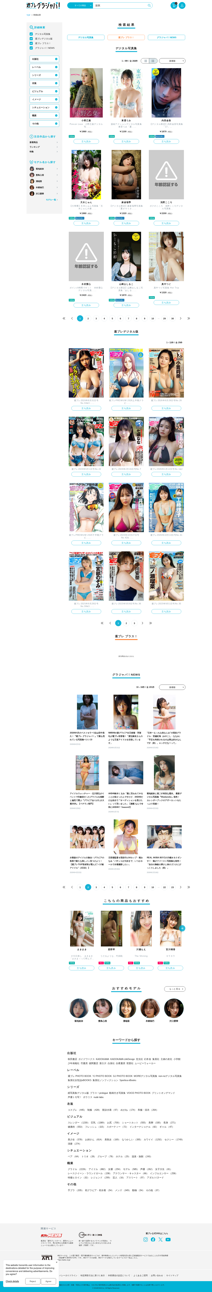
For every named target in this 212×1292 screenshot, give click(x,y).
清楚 (74, 1143)
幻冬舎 (147, 1059)
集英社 (155, 1059)
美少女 (76, 1139)
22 (164, 887)
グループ (106, 1156)
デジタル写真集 (42, 34)
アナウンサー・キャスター (131, 1173)
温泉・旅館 (142, 1156)
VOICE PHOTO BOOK (139, 1093)
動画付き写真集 (117, 1093)
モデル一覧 (51, 200)
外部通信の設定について (119, 1275)
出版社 (35, 59)
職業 (34, 115)
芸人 (119, 1177)
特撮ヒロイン (79, 1177)
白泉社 (111, 1063)
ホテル (123, 1156)
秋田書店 (72, 1059)
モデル (131, 1169)
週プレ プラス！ (43, 43)
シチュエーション (41, 107)
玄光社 (139, 1059)
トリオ (88, 1156)
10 (152, 318)
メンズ (123, 1190)
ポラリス (87, 1097)
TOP (28, 15)
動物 (138, 1190)
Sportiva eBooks (128, 1080)
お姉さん (94, 1139)
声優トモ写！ (75, 1097)
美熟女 (113, 1139)
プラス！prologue (99, 1093)
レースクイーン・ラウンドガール (90, 1173)
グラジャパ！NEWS (44, 48)
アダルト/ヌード (155, 1177)
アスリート (136, 1177)
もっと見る (174, 989)
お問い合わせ (157, 1275)
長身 (170, 1122)
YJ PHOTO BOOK (102, 1076)
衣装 (34, 83)
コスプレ (77, 1110)
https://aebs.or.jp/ (63, 1260)
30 (172, 318)
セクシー (174, 1139)
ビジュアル (37, 91)
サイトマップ (172, 1275)
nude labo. (99, 1097)
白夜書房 (120, 1063)
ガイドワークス (86, 1059)
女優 (115, 1169)
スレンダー (79, 1122)
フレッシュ (95, 1126)
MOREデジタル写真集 (145, 1076)
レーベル (36, 67)
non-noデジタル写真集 (170, 1076)
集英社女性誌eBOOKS (79, 1080)
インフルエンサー (164, 1173)
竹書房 (84, 1063)
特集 (32, 151)
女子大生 (163, 1169)
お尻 (114, 1122)
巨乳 (98, 1122)
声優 (147, 1169)
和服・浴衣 (148, 1110)
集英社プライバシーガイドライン (62, 1275)
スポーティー (117, 1126)
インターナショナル (144, 1126)
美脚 (155, 1122)
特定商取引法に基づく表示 (93, 1275)
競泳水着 (110, 1110)
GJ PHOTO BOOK (123, 1076)
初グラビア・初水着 (99, 1190)
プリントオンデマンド (163, 1093)
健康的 (76, 1126)
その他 (35, 123)
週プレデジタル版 (43, 38)
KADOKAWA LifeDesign (122, 1059)
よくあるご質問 (140, 1275)
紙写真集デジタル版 (78, 1093)
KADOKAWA (102, 1059)
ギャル (167, 1126)
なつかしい (132, 1139)
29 (164, 318)
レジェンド (101, 1177)
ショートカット (134, 1122)
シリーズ (36, 75)
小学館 (177, 1059)
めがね (129, 1110)
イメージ (36, 99)
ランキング (35, 147)
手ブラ (76, 1190)
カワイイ (153, 1139)
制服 (94, 1110)
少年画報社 (73, 1063)
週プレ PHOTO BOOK (79, 1076)
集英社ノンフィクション (105, 1080)
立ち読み (86, 141)
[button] (182, 928)
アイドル (98, 1169)
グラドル (77, 1169)
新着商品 (34, 142)
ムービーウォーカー (145, 1063)
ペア (74, 1156)
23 (172, 887)
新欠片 (102, 1063)
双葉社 (129, 1063)
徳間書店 (93, 1063)
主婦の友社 (166, 1059)
